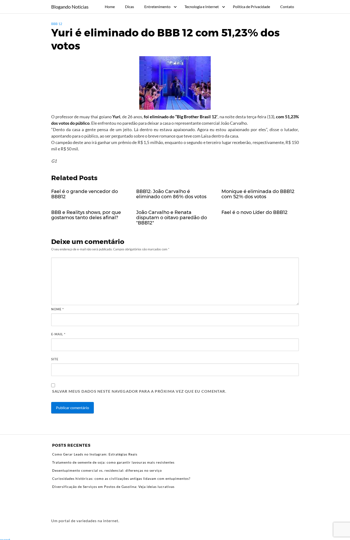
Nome (57, 309)
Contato (287, 6)
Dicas (129, 6)
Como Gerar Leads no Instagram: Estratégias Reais (94, 454)
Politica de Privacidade (251, 6)
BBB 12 (56, 24)
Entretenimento (157, 6)
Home (110, 6)
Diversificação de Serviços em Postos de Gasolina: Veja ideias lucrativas (113, 487)
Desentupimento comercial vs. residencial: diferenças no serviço (107, 470)
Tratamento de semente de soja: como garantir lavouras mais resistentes (113, 462)
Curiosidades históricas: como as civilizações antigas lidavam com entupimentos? (121, 478)
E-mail (58, 334)
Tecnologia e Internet (202, 6)
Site (54, 359)
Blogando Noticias (70, 6)
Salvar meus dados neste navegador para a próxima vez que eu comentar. (139, 391)
